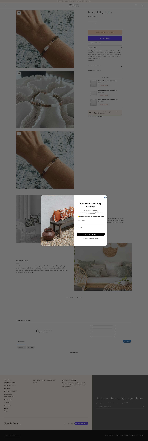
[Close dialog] (105, 197)
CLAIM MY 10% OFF (91, 234)
